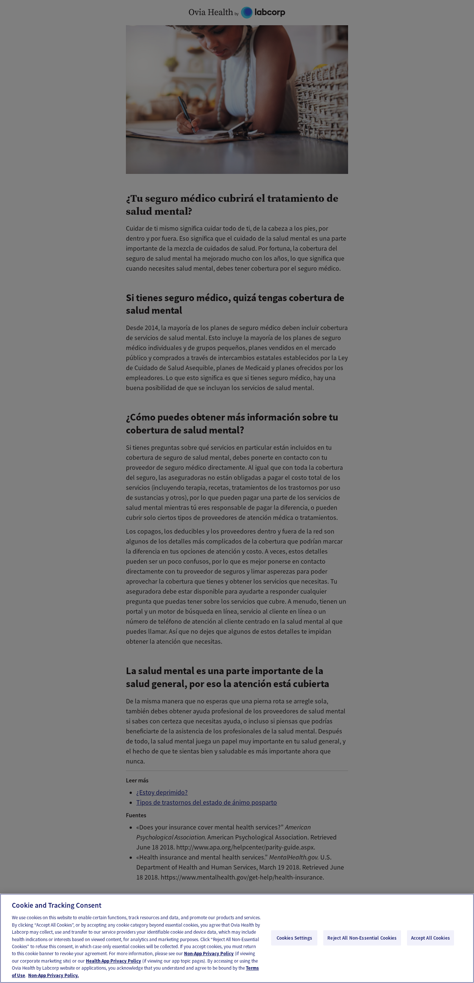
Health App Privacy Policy (113, 961)
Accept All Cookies (430, 937)
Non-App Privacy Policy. (53, 975)
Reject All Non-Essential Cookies (362, 937)
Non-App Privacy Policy (209, 954)
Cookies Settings (294, 937)
